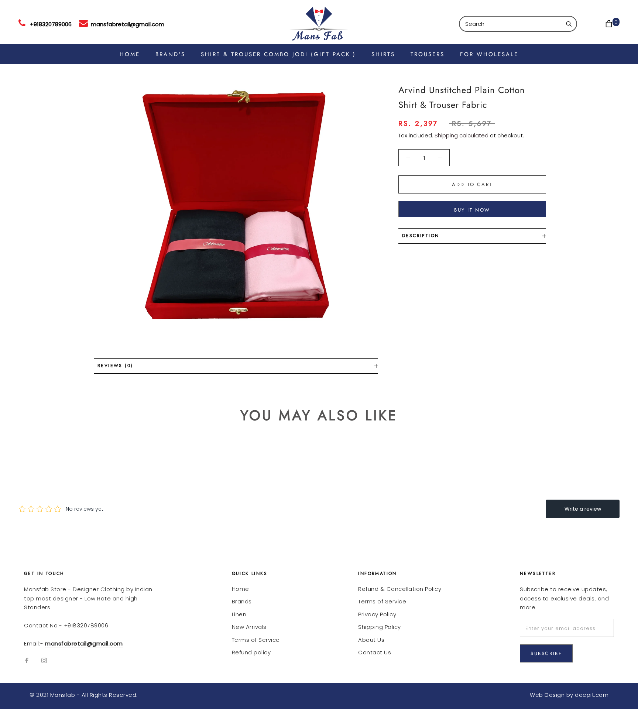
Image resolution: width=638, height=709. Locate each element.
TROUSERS (428, 54)
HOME (130, 54)
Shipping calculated (461, 135)
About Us (371, 640)
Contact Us (374, 652)
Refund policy (251, 652)
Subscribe (546, 653)
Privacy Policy (377, 614)
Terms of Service (256, 640)
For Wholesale (489, 54)
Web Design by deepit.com (569, 695)
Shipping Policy (379, 627)
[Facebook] (27, 660)
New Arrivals (249, 627)
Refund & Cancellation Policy (399, 589)
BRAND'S (170, 54)
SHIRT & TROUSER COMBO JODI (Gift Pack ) (278, 54)
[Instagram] (44, 660)
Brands (242, 601)
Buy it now (472, 209)
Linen (239, 614)
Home (240, 589)
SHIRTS (383, 54)
